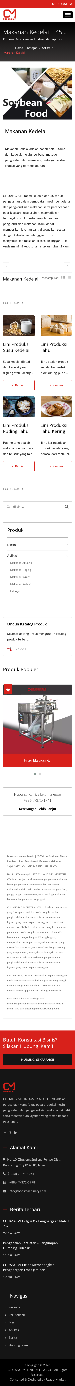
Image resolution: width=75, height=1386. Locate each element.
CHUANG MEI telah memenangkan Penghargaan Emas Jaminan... (29, 1267)
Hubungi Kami (51, 1008)
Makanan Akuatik (21, 562)
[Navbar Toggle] (68, 14)
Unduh (20, 649)
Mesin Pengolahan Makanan (22, 1003)
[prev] (6, 265)
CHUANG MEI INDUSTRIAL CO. (30, 1370)
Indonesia (64, 4)
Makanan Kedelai (14, 53)
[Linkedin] (15, 1132)
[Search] (67, 507)
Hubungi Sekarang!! (37, 1059)
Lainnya (15, 591)
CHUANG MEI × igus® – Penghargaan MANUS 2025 (37, 1223)
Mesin (11, 544)
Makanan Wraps (20, 577)
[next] (67, 265)
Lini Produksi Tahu (54, 347)
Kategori (32, 48)
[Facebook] (5, 1132)
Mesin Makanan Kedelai (50, 1003)
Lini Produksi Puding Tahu (16, 428)
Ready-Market (56, 1379)
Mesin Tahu (13, 1008)
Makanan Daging (20, 569)
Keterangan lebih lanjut (37, 809)
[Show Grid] (63, 278)
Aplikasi (46, 48)
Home (19, 48)
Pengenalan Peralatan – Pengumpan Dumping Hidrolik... (30, 1245)
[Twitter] (10, 1132)
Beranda (14, 1307)
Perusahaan (17, 1315)
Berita (13, 1337)
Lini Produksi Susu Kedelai (16, 347)
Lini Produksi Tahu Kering (54, 428)
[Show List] (69, 278)
